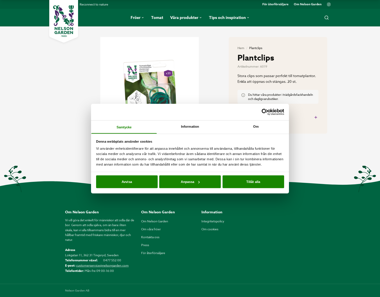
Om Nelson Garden (308, 4)
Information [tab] (190, 126)
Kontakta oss (150, 237)
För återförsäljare (275, 4)
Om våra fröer (151, 229)
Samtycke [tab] (124, 127)
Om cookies (209, 229)
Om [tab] (256, 126)
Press (145, 245)
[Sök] (326, 17)
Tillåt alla (253, 182)
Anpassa (187, 182)
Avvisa (127, 182)
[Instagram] (329, 4)
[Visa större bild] (149, 102)
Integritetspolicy (212, 221)
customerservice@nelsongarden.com (102, 265)
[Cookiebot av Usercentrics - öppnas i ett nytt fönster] (265, 112)
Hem (241, 48)
